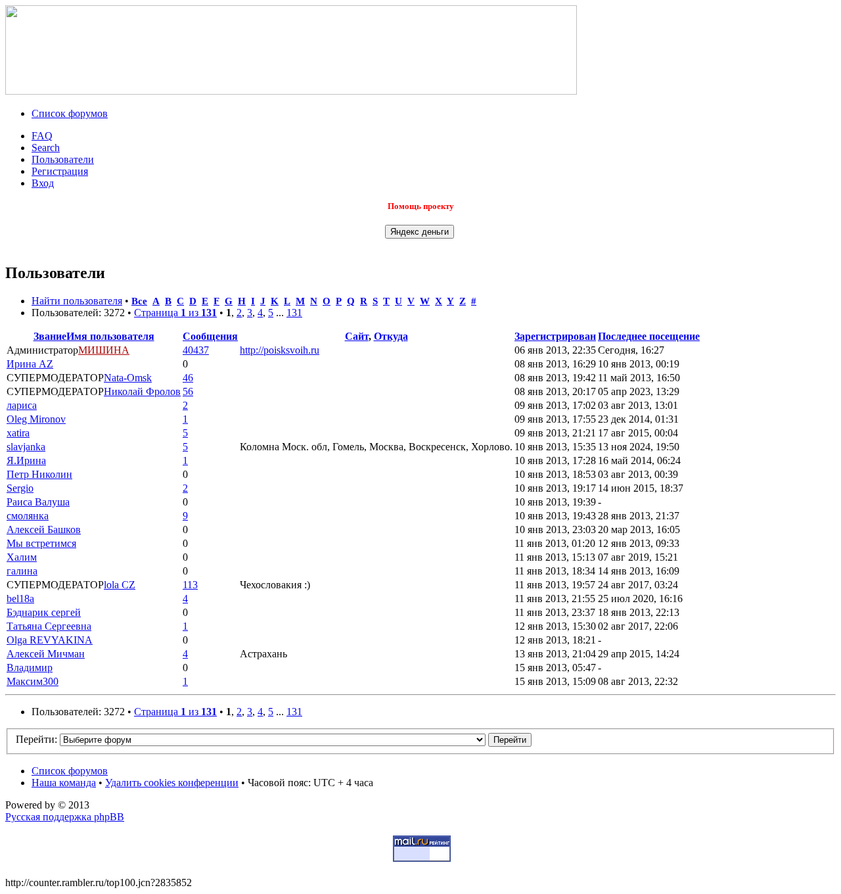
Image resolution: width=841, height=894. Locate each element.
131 (294, 312)
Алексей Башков (44, 529)
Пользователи (63, 159)
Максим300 (32, 681)
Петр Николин (39, 474)
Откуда (391, 336)
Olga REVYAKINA (50, 640)
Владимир (30, 667)
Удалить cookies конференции (172, 782)
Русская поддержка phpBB (64, 816)
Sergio (20, 488)
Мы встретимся (41, 543)
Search (46, 147)
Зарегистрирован (555, 336)
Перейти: (36, 739)
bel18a (20, 598)
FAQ (42, 135)
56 (188, 391)
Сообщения (210, 336)
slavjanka (26, 446)
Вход (43, 183)
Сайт (357, 336)
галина (22, 570)
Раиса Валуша (38, 501)
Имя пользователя (110, 336)
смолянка (28, 515)
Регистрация (60, 171)
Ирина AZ (30, 363)
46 (188, 377)
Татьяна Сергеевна (49, 626)
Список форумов (70, 113)
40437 (196, 350)
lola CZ (119, 584)
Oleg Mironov (36, 419)
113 (190, 584)
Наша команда (64, 782)
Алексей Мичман (46, 653)
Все (139, 300)
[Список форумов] (291, 91)
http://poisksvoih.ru (279, 350)
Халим (22, 557)
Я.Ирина (26, 460)
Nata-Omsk (128, 377)
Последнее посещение (649, 336)
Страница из (175, 312)
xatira (18, 432)
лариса (22, 405)
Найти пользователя (77, 300)
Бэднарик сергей (44, 612)
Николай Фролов (142, 391)
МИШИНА (103, 350)
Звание (50, 336)
